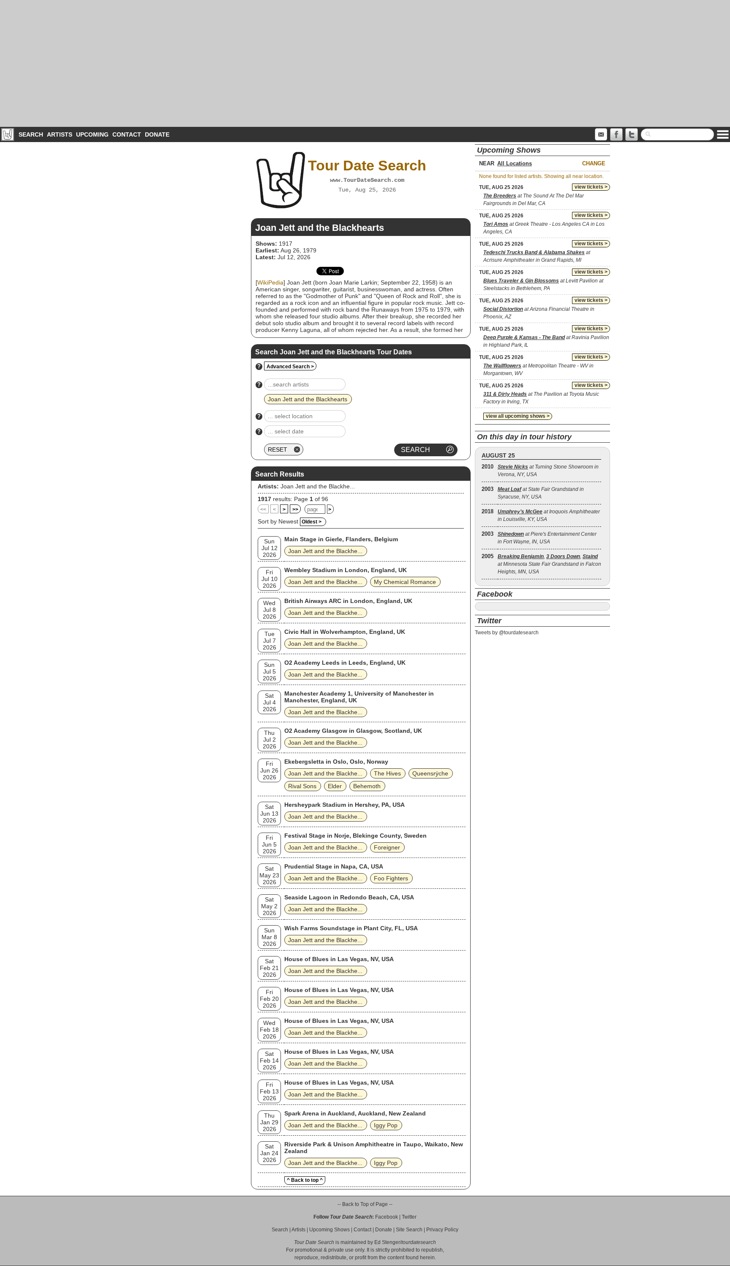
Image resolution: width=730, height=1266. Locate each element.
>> (295, 509)
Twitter (409, 1217)
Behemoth (367, 786)
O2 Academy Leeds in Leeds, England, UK (345, 662)
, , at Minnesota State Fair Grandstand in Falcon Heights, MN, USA (549, 564)
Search (31, 134)
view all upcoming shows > (518, 416)
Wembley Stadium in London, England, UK (345, 570)
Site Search (409, 1230)
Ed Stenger (387, 1242)
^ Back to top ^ (305, 1180)
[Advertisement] (365, 63)
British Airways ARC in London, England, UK (348, 600)
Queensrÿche (430, 773)
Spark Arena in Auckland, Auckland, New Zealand (355, 1113)
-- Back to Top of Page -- (365, 1204)
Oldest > (311, 522)
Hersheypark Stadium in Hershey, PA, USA (344, 804)
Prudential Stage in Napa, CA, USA (333, 866)
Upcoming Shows (329, 1230)
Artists (59, 134)
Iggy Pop (386, 1125)
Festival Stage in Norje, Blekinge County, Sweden (355, 835)
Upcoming (92, 134)
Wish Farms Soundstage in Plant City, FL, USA (351, 928)
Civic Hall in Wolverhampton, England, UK (344, 631)
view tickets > (591, 187)
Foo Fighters (391, 878)
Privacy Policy (442, 1230)
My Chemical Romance (405, 581)
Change (593, 163)
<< (263, 509)
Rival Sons (302, 786)
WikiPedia (270, 282)
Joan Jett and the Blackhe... (318, 486)
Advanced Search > (290, 367)
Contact (126, 134)
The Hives (387, 773)
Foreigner (387, 847)
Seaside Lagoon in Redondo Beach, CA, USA (349, 897)
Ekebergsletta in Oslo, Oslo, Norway (336, 761)
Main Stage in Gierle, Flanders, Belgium (341, 539)
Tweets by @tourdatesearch (507, 633)
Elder (335, 786)
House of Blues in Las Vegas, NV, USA (339, 959)
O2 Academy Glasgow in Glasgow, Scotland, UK (353, 730)
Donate (157, 134)
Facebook (386, 1217)
